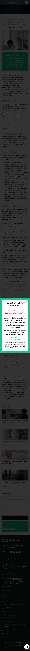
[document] (15, 325)
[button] (27, 301)
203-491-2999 (16, 337)
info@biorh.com (17, 339)
